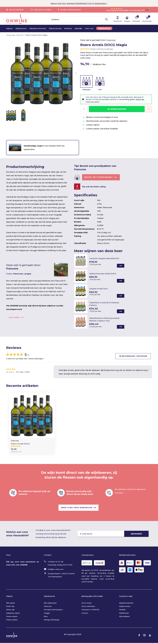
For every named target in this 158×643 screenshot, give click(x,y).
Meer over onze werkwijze (76, 508)
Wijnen (9, 28)
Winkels (68, 28)
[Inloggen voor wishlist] (149, 109)
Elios (46, 616)
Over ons (89, 28)
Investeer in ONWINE (90, 610)
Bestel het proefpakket (99, 177)
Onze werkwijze (88, 606)
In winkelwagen (117, 109)
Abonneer (136, 534)
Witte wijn (10, 610)
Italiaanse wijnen (13, 613)
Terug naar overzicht (14, 35)
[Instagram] (144, 635)
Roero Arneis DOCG (20, 444)
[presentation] (76, 73)
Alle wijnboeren (50, 603)
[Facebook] (139, 635)
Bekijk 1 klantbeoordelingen (101, 49)
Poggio (47, 613)
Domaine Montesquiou (53, 610)
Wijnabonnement (37, 28)
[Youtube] (150, 635)
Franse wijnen (12, 620)
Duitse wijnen (11, 616)
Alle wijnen (10, 603)
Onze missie (86, 603)
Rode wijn (10, 606)
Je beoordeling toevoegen (133, 356)
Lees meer (85, 58)
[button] (11, 115)
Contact (84, 613)
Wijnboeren (21, 28)
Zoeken (106, 19)
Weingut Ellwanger (51, 620)
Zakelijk (78, 28)
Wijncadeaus (124, 616)
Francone (110, 40)
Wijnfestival (104, 28)
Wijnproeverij (55, 28)
